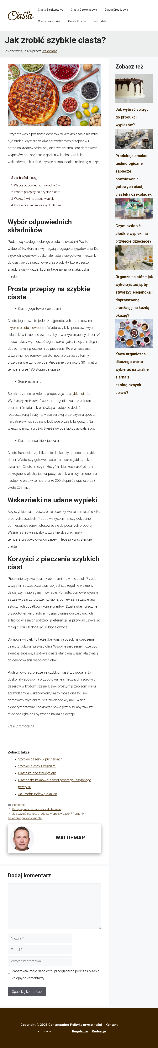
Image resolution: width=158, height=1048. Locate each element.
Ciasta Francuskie (49, 21)
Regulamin (80, 1031)
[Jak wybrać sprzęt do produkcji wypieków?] (134, 90)
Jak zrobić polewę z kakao (37, 794)
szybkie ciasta (79, 394)
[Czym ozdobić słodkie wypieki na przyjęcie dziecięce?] (134, 210)
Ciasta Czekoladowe (84, 9)
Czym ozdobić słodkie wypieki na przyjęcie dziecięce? (133, 233)
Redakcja (99, 1031)
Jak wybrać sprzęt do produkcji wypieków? (131, 117)
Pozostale (100, 21)
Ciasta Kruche (77, 21)
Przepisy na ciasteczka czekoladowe (36, 809)
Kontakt (112, 1025)
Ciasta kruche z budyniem (37, 773)
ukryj (34, 178)
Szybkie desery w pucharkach (40, 759)
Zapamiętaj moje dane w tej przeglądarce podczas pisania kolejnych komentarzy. (55, 974)
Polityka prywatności (86, 1025)
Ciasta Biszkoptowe (50, 9)
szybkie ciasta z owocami (27, 328)
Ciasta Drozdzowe (116, 9)
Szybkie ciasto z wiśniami (37, 766)
